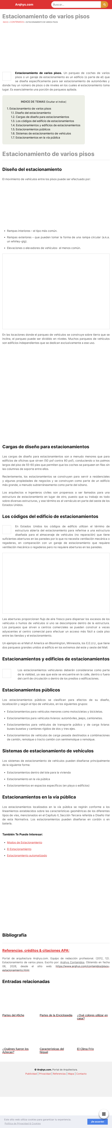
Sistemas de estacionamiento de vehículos (41, 133)
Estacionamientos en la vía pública (35, 137)
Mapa (71, 1073)
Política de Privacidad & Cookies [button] (23, 1123)
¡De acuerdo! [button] (97, 1121)
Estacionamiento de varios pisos (29, 108)
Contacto (81, 1073)
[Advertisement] (56, 47)
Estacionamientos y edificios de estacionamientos (45, 125)
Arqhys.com (24, 4)
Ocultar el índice (56, 101)
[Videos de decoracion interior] (34, 1091)
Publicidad (31, 1073)
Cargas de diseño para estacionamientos (40, 117)
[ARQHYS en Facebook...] (78, 1091)
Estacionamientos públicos (30, 129)
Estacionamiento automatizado (27, 855)
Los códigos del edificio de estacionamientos (42, 121)
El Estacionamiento (19, 849)
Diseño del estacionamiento (31, 113)
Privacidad (45, 1073)
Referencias (59, 1073)
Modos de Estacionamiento (24, 842)
